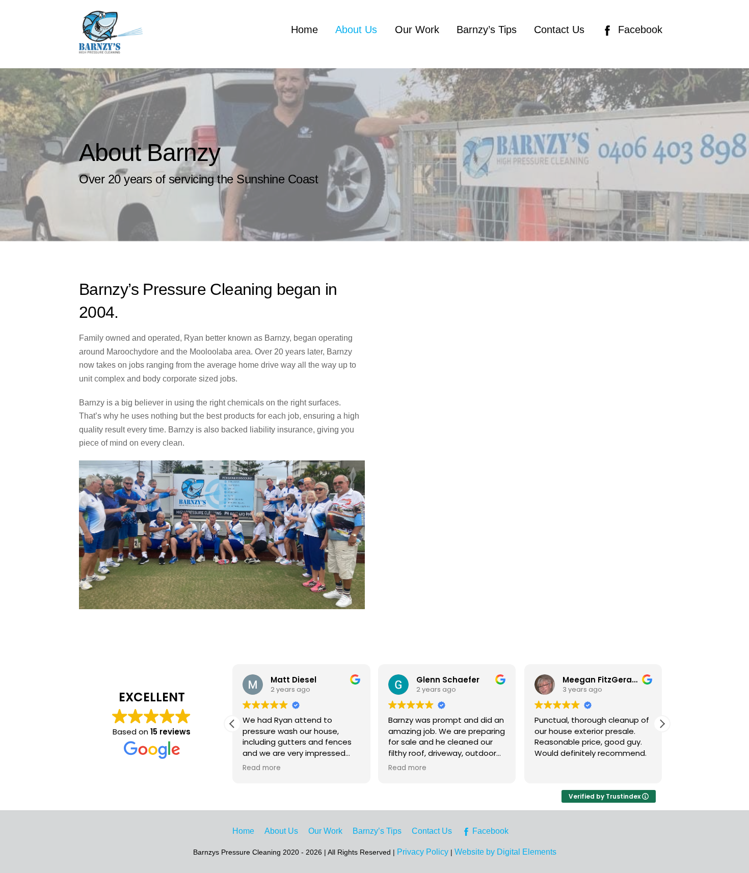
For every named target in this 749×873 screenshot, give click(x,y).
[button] (662, 723)
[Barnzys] (111, 49)
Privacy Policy (422, 852)
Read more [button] (262, 768)
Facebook (638, 29)
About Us (356, 29)
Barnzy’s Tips (487, 29)
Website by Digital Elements (505, 852)
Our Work (417, 29)
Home (304, 29)
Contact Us (559, 29)
